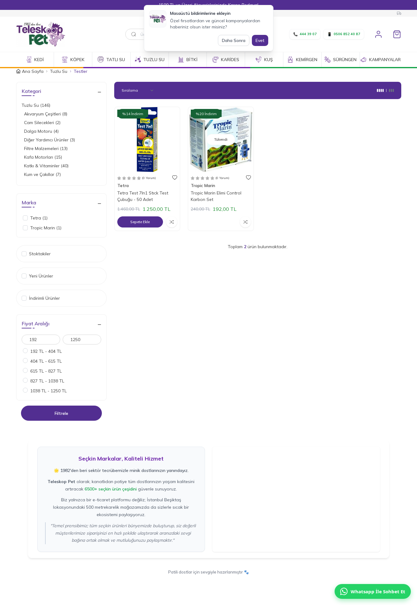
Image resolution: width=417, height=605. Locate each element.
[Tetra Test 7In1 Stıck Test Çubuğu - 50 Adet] (147, 139)
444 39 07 (305, 34)
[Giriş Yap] (378, 34)
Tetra (123, 185)
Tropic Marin (203, 185)
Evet (260, 40)
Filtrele (61, 413)
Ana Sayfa (33, 71)
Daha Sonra (233, 40)
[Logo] (53, 34)
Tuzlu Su (58, 71)
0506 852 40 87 (343, 34)
